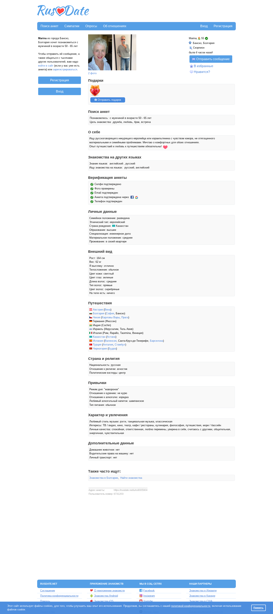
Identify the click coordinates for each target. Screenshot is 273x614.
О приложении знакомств (109, 590)
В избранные (203, 66)
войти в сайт (45, 65)
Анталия (108, 344)
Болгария (98, 313)
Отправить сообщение (213, 59)
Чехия (96, 317)
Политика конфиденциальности (59, 595)
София (110, 313)
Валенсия (111, 340)
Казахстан (99, 336)
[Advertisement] (163, 11)
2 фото (92, 73)
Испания (98, 340)
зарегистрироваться (65, 69)
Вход (204, 26)
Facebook (149, 590)
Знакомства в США (200, 601)
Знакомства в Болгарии (103, 477)
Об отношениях (114, 26)
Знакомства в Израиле (203, 590)
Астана (111, 336)
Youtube (148, 601)
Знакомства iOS (104, 601)
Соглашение (47, 590)
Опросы (91, 26)
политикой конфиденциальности (190, 605)
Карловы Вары (111, 317)
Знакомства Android (106, 595)
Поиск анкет (49, 26)
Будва (112, 348)
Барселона (156, 340)
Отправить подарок (109, 99)
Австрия (98, 309)
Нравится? (202, 72)
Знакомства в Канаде (202, 595)
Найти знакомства (131, 477)
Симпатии (71, 26)
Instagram (149, 595)
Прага (124, 317)
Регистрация (223, 26)
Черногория (100, 348)
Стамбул (120, 344)
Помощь (45, 601)
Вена (108, 309)
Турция (97, 344)
